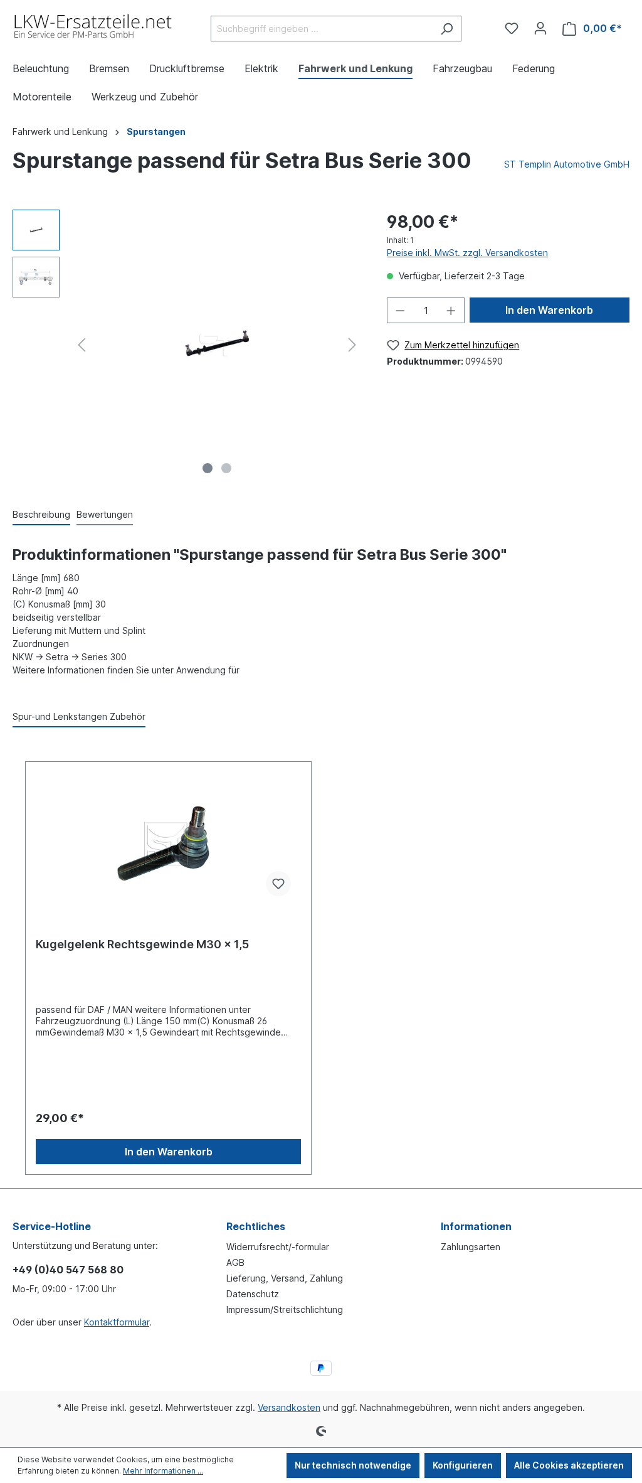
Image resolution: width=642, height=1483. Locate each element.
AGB (235, 1262)
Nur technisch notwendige (353, 1465)
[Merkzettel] (511, 28)
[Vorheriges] (81, 344)
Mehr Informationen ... (163, 1470)
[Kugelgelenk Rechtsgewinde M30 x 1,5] (168, 843)
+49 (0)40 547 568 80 (68, 1269)
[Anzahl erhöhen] (451, 310)
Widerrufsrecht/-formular (277, 1246)
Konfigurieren (463, 1465)
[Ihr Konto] (540, 28)
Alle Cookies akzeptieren (569, 1465)
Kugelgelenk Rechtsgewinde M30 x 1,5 (142, 944)
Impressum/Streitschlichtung (284, 1309)
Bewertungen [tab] (104, 514)
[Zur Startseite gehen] (94, 26)
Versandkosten (289, 1407)
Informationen (476, 1226)
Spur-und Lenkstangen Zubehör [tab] (79, 716)
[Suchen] (446, 28)
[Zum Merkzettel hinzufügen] (278, 883)
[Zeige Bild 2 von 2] (226, 468)
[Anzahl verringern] (400, 310)
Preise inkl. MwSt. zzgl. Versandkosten (467, 252)
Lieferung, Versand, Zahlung (284, 1278)
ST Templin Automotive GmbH (566, 164)
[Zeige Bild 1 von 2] (208, 468)
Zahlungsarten (470, 1246)
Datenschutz (252, 1293)
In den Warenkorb (549, 310)
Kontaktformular (116, 1322)
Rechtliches (255, 1226)
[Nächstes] (352, 344)
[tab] (41, 515)
